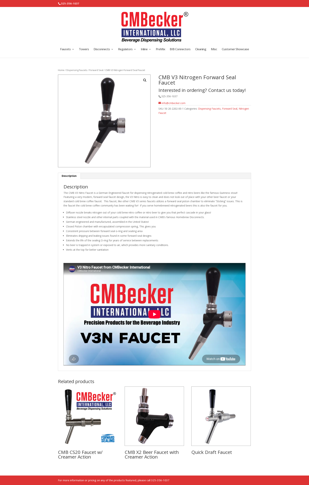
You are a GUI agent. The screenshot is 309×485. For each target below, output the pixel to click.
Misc (214, 49)
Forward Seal (96, 70)
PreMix (160, 49)
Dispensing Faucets (76, 70)
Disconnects (102, 49)
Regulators (125, 49)
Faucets (65, 49)
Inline (144, 49)
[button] (145, 80)
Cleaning (200, 49)
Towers (84, 49)
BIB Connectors (180, 49)
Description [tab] (69, 176)
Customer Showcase (235, 49)
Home (61, 70)
